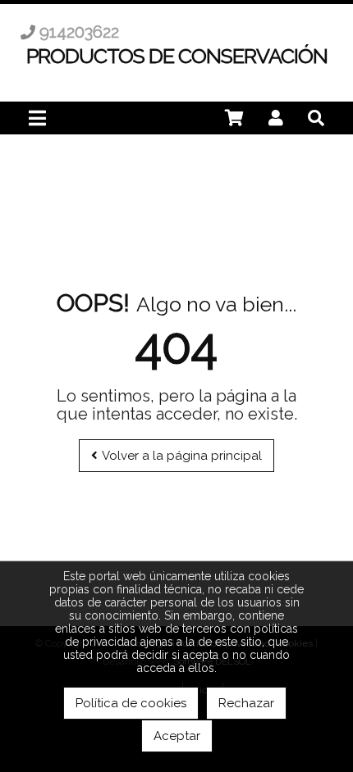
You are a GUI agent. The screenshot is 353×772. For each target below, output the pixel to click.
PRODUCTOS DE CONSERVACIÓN (177, 55)
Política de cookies (131, 703)
